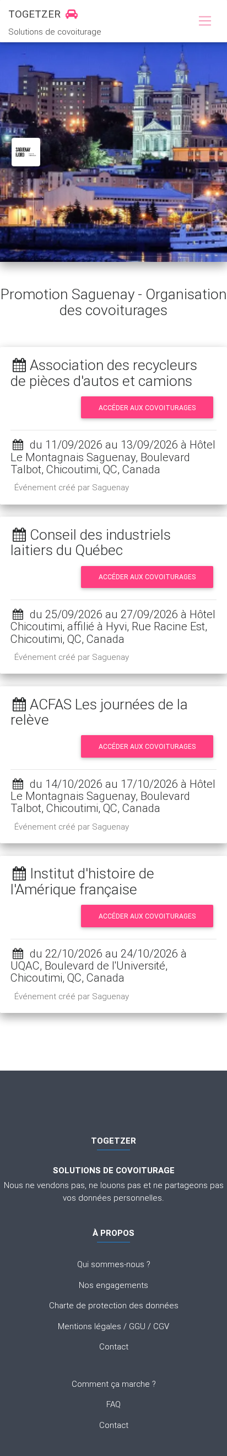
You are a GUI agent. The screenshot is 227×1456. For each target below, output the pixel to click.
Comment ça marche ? (114, 1384)
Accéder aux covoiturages (147, 408)
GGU (137, 1326)
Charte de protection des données (114, 1305)
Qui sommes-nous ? (113, 1264)
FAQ (113, 1404)
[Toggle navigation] (205, 21)
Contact (113, 1346)
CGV (161, 1326)
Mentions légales (89, 1326)
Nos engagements (113, 1285)
